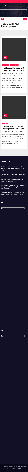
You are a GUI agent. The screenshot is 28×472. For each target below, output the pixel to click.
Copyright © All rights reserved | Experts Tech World (14, 466)
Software (5, 123)
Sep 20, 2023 (7, 131)
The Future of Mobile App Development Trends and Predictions (13, 128)
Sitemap (13, 468)
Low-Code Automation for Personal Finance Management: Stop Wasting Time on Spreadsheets (13, 187)
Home (7, 468)
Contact (19, 468)
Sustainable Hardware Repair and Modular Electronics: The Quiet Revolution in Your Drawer (13, 168)
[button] (21, 18)
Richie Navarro (18, 73)
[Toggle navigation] (25, 19)
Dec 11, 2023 (7, 73)
